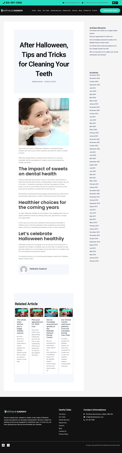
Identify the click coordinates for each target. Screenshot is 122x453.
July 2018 (93, 248)
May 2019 (93, 216)
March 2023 (93, 130)
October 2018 (94, 239)
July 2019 (93, 210)
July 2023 (93, 117)
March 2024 (93, 101)
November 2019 (95, 197)
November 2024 (95, 78)
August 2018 (94, 245)
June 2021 (93, 171)
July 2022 (93, 152)
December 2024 (95, 75)
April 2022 (93, 158)
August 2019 (94, 206)
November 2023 (95, 110)
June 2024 (93, 91)
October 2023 (94, 114)
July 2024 (93, 88)
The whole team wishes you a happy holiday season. (21, 326)
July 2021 (93, 168)
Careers (74, 10)
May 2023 (93, 123)
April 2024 (93, 98)
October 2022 (94, 146)
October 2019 (94, 200)
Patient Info (67, 10)
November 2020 (95, 194)
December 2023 (95, 107)
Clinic (39, 10)
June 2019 (93, 213)
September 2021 (95, 162)
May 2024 (93, 94)
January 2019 (94, 229)
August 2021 (94, 165)
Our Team (46, 10)
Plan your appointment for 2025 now (37, 323)
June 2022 (93, 155)
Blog (80, 10)
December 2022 (95, 139)
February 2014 (94, 261)
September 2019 (95, 203)
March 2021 (93, 181)
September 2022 (95, 149)
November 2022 (95, 142)
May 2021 (93, 174)
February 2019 (94, 226)
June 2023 (93, 120)
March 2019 (93, 223)
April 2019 (93, 219)
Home (34, 10)
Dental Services (56, 10)
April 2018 (93, 255)
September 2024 (95, 85)
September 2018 (95, 242)
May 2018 (93, 251)
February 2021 (94, 184)
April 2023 (93, 126)
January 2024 (94, 104)
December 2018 (95, 232)
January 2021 (94, 187)
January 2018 (94, 258)
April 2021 (93, 178)
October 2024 (94, 82)
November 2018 (95, 235)
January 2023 (94, 136)
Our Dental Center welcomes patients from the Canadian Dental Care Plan (66, 327)
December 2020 (95, 191)
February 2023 (94, 133)
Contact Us (87, 10)
